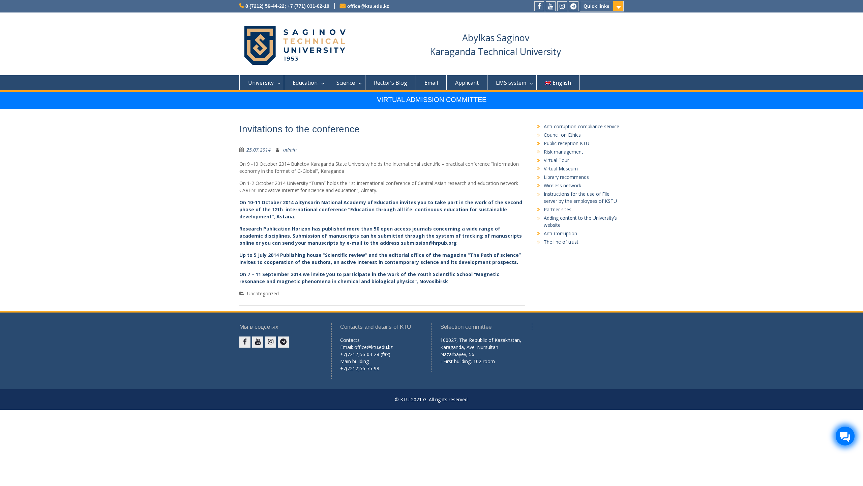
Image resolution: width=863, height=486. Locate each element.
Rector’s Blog (390, 82)
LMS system (511, 82)
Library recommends (566, 177)
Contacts (350, 340)
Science (345, 82)
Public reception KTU (566, 143)
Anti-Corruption (560, 233)
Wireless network (562, 185)
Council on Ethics (562, 135)
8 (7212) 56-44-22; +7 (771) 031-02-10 (287, 6)
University (261, 82)
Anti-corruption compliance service (581, 126)
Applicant (467, 82)
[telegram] (573, 6)
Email (431, 82)
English (562, 82)
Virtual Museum (561, 168)
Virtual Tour (556, 160)
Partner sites (557, 209)
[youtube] (551, 6)
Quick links (596, 6)
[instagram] (562, 6)
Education (305, 82)
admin (290, 149)
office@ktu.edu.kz (368, 6)
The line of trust (561, 242)
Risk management (563, 151)
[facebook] (539, 6)
